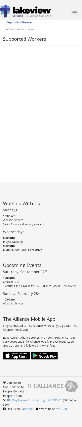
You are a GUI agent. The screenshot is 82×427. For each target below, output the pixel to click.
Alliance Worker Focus (20, 29)
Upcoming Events (22, 265)
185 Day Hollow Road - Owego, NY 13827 (34, 400)
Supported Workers (19, 22)
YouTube (62, 409)
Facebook (27, 409)
